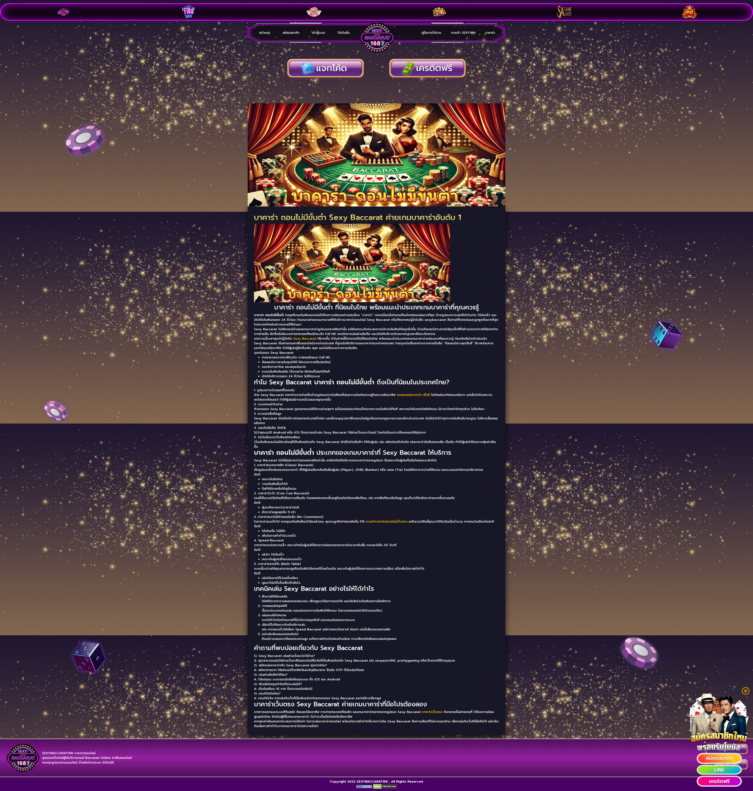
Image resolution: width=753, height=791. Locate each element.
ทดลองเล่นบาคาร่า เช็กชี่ (413, 395)
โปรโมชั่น (344, 32)
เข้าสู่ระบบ (318, 32)
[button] (719, 758)
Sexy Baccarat (304, 338)
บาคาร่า (490, 32)
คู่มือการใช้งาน (431, 32)
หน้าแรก (264, 32)
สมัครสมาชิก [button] (291, 32)
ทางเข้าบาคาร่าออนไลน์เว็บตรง (386, 521)
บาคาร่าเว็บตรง (432, 712)
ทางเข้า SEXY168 (463, 32)
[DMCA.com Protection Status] (385, 786)
